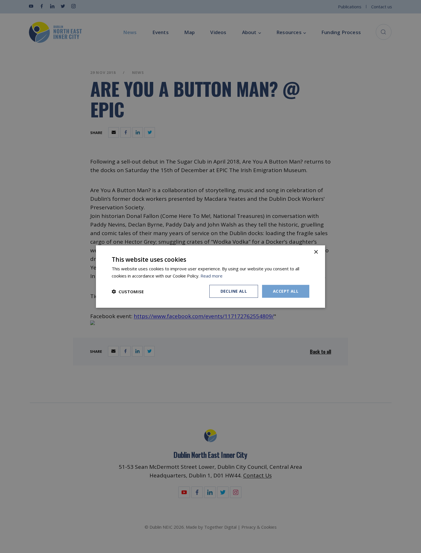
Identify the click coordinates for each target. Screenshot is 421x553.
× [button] (316, 252)
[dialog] (210, 276)
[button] (128, 291)
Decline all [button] (234, 291)
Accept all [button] (285, 291)
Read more (211, 275)
